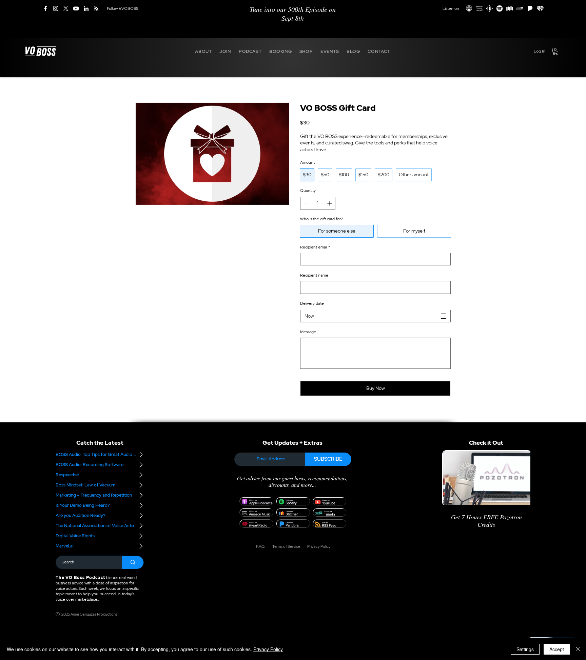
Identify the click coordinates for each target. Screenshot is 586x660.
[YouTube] (76, 8)
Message (308, 332)
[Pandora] (530, 8)
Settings (525, 649)
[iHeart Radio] (540, 8)
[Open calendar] (444, 316)
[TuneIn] (519, 8)
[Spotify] (499, 8)
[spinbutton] (318, 203)
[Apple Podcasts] (469, 8)
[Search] (132, 562)
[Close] (578, 649)
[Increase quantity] (330, 203)
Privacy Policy (268, 649)
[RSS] (96, 8)
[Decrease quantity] (305, 203)
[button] (203, 51)
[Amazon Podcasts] (479, 8)
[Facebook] (45, 8)
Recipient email (315, 247)
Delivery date (312, 303)
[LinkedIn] (86, 8)
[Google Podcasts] (489, 8)
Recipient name (314, 275)
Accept (556, 649)
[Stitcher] (509, 8)
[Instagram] (55, 8)
